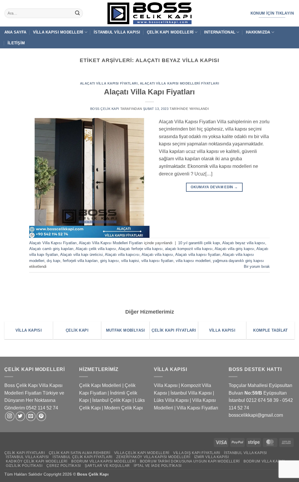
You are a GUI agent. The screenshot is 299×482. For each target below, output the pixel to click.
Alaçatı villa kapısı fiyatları (197, 254)
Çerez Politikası (63, 466)
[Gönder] (77, 13)
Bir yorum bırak (257, 266)
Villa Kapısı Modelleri (58, 32)
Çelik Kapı (99, 474)
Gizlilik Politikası (24, 466)
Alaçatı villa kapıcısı (122, 254)
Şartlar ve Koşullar (107, 466)
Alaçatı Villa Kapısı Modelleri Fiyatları (179, 83)
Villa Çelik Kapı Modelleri (141, 453)
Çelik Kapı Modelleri (170, 32)
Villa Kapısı (166, 385)
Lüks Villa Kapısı (171, 400)
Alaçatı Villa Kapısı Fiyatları (109, 83)
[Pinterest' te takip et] (41, 416)
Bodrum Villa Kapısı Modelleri (103, 461)
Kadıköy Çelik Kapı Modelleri (36, 461)
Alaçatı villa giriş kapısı (234, 249)
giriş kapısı (109, 260)
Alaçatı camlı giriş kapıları (51, 249)
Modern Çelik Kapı (123, 407)
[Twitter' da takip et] (20, 416)
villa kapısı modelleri (193, 260)
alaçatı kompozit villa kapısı (189, 249)
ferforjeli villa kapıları (80, 260)
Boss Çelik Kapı (104, 108)
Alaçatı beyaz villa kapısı (243, 243)
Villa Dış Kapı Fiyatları (196, 453)
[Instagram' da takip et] (10, 416)
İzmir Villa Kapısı (211, 457)
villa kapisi (130, 260)
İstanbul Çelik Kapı (111, 400)
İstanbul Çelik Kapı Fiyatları (82, 457)
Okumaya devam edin (214, 187)
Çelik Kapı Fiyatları (24, 453)
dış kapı (53, 260)
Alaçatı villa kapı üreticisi (81, 254)
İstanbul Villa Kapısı (117, 32)
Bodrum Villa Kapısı (264, 461)
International (219, 32)
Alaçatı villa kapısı (157, 254)
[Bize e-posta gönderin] (31, 416)
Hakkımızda (258, 32)
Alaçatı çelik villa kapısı (96, 249)
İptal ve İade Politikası (158, 466)
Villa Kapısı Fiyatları (197, 407)
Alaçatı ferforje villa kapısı (140, 249)
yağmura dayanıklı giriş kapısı (238, 260)
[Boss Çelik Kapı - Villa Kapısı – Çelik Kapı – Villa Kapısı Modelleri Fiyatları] (149, 13)
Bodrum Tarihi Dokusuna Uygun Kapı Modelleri (190, 461)
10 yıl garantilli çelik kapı (199, 243)
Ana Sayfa (15, 32)
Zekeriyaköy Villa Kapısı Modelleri (153, 457)
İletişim (16, 43)
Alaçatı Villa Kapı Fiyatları (149, 92)
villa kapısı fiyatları (157, 260)
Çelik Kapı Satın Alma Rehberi (79, 453)
